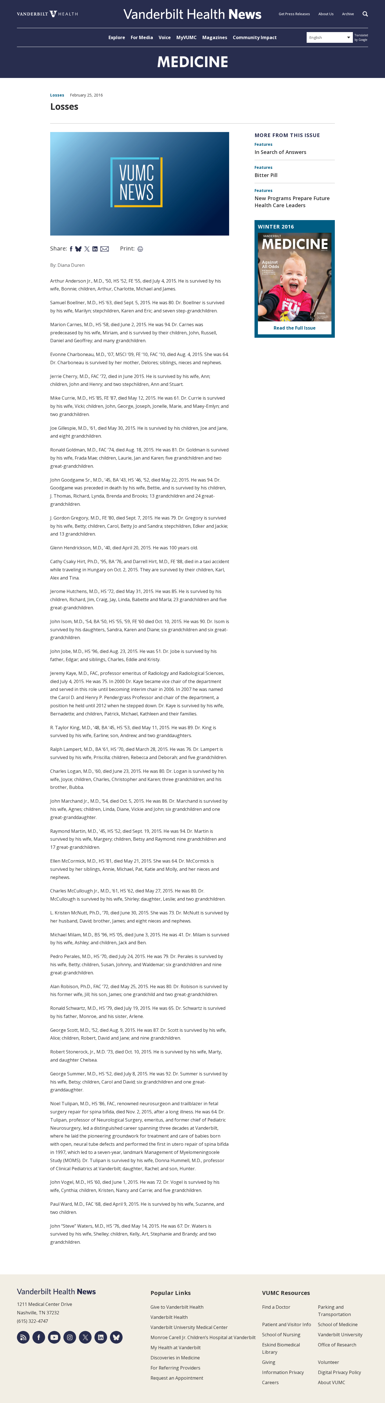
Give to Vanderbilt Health (177, 1307)
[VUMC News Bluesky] (116, 1337)
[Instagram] (69, 1337)
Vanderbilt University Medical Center (189, 1327)
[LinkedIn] (100, 1337)
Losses (57, 95)
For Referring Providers (175, 1368)
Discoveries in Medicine (175, 1358)
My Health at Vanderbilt (176, 1347)
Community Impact (255, 37)
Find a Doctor (276, 1307)
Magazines (214, 37)
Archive (348, 14)
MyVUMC (186, 37)
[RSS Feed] (23, 1337)
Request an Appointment (177, 1378)
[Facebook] (38, 1337)
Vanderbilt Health (169, 1317)
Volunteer (328, 1362)
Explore (117, 37)
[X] (85, 1337)
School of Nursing (281, 1335)
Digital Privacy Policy (339, 1372)
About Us (326, 14)
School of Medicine (338, 1324)
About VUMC (331, 1382)
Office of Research (337, 1345)
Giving (268, 1362)
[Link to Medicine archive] (193, 61)
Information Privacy (283, 1372)
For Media (142, 37)
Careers (270, 1382)
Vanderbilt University (340, 1335)
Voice (165, 37)
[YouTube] (54, 1337)
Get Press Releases (294, 14)
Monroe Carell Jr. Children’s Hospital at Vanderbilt (203, 1337)
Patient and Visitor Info (286, 1324)
